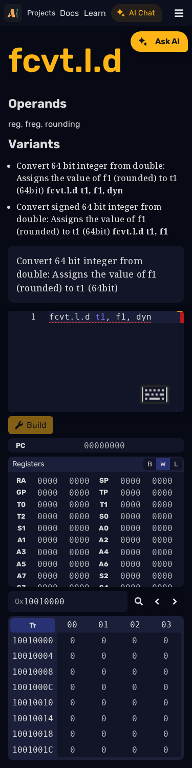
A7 (21, 576)
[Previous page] (157, 601)
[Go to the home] (13, 13)
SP (104, 480)
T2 (21, 516)
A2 (104, 540)
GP (21, 492)
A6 (104, 564)
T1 (104, 504)
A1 (21, 540)
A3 (21, 552)
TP (103, 492)
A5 (21, 564)
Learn (95, 13)
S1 (21, 528)
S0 (104, 516)
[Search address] (138, 601)
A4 (104, 552)
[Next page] (175, 601)
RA (21, 480)
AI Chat (142, 13)
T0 (21, 504)
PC (20, 445)
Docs (69, 13)
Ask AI (167, 41)
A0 (104, 528)
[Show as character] (32, 625)
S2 (104, 576)
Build (37, 425)
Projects (41, 13)
